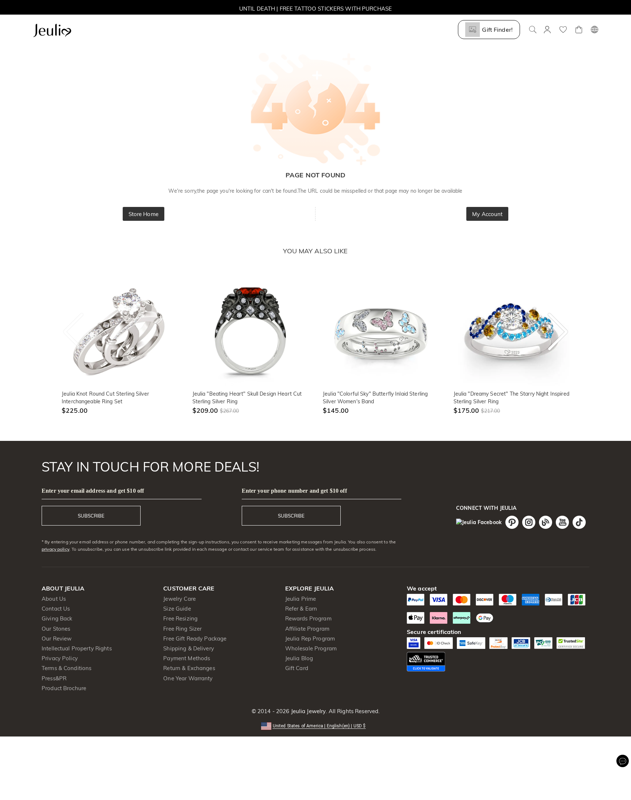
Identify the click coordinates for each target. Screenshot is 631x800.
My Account (487, 214)
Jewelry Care (179, 598)
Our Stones (56, 628)
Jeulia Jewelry (307, 711)
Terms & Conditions (66, 668)
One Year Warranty (188, 678)
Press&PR (54, 678)
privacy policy (55, 549)
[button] (316, 725)
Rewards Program (308, 618)
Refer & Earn (301, 608)
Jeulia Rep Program (310, 638)
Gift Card (296, 668)
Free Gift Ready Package (194, 638)
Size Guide (177, 608)
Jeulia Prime (300, 598)
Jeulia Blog (299, 658)
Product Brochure (64, 688)
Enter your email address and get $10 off (93, 491)
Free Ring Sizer (182, 628)
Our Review (57, 638)
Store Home (143, 214)
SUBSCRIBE (91, 516)
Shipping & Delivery (188, 648)
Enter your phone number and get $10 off (294, 491)
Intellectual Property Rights (77, 648)
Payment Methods (186, 658)
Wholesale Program (311, 648)
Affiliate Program (307, 628)
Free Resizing (180, 618)
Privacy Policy (60, 658)
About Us (54, 598)
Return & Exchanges (189, 668)
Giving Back (57, 618)
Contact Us (56, 608)
